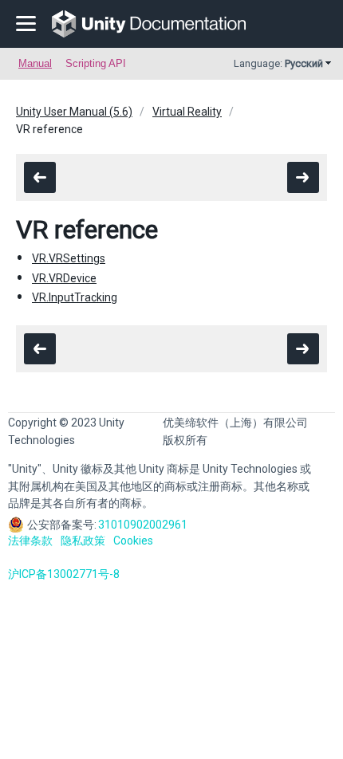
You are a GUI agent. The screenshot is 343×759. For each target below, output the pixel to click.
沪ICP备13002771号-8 (64, 574)
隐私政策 (83, 540)
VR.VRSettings (68, 258)
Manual (35, 63)
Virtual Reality (187, 111)
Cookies (133, 540)
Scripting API (95, 63)
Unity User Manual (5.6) (74, 111)
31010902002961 (142, 524)
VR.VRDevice (64, 278)
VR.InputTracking (74, 297)
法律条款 (30, 540)
